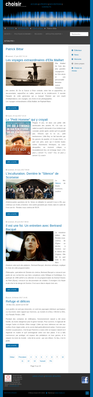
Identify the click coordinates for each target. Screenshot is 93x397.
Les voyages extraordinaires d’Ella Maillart (35, 60)
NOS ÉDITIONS (55, 4)
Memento (77, 59)
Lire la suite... (12, 108)
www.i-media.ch (60, 393)
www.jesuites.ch (14, 386)
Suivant (42, 361)
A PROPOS (43, 4)
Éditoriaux (78, 50)
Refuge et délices (18, 301)
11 (22, 361)
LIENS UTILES (38, 376)
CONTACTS (46, 7)
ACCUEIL (34, 4)
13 (34, 361)
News (76, 55)
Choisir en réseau (77, 69)
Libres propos (79, 64)
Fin (51, 361)
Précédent (22, 357)
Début (12, 357)
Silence (58, 183)
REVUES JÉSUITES (53, 376)
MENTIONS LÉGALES (10, 392)
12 (28, 361)
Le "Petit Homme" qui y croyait (27, 119)
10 (63, 357)
